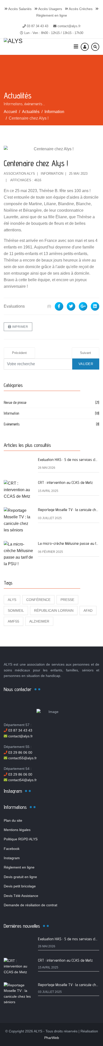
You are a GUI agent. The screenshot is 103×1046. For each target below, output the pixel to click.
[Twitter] (71, 306)
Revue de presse (51, 402)
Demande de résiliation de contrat (30, 905)
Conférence (38, 600)
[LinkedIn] (95, 306)
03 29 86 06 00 (19, 752)
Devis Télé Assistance (21, 896)
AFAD (88, 610)
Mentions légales (17, 830)
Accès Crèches (80, 9)
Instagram (12, 858)
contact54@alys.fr (22, 780)
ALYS (12, 600)
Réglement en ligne (19, 867)
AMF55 (13, 621)
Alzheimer (39, 621)
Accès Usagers (50, 9)
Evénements (51, 424)
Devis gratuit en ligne (20, 877)
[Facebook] (59, 306)
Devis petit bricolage (20, 886)
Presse (67, 600)
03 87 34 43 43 (37, 26)
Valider (85, 364)
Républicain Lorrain (54, 610)
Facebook (12, 849)
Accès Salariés (20, 9)
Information (52, 173)
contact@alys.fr (69, 26)
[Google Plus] (83, 306)
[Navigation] (76, 47)
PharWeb (51, 1038)
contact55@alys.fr (22, 758)
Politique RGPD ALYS (21, 839)
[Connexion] (85, 47)
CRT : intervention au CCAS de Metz (65, 482)
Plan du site (13, 820)
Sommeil (16, 610)
